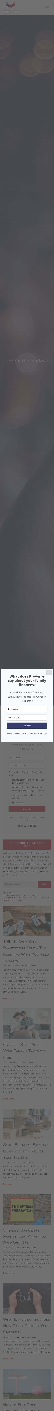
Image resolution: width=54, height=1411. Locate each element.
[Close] (49, 672)
